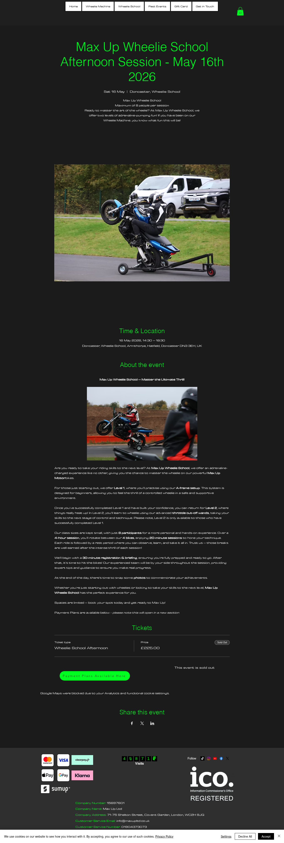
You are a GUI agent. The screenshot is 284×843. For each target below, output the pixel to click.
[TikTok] (202, 758)
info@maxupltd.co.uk (133, 820)
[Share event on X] (142, 723)
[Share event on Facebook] (132, 723)
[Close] (279, 836)
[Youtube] (215, 758)
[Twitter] (227, 758)
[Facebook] (221, 758)
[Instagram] (209, 758)
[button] (98, 6)
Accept (266, 836)
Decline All (245, 836)
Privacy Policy (164, 836)
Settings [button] (226, 836)
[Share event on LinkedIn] (152, 723)
